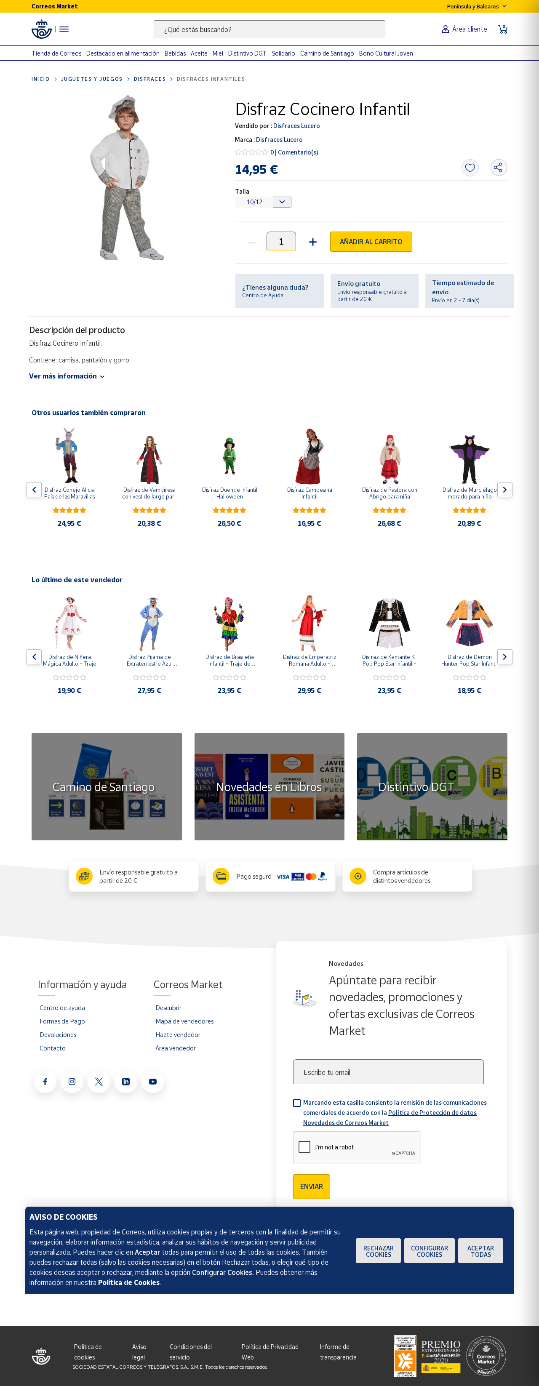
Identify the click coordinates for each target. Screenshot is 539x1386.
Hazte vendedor (177, 1034)
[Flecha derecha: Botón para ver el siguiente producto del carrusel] (504, 489)
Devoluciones (58, 1034)
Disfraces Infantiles (211, 79)
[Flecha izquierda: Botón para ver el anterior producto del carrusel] (34, 489)
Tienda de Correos (56, 53)
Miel (218, 53)
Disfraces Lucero (296, 125)
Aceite (199, 53)
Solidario (283, 53)
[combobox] (269, 29)
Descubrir (168, 1007)
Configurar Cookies (429, 1251)
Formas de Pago (62, 1021)
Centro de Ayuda (262, 295)
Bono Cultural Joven (386, 53)
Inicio (41, 79)
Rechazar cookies (378, 1251)
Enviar (311, 1186)
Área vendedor (175, 1048)
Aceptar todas (480, 1251)
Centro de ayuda (62, 1007)
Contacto (53, 1048)
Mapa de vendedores (184, 1021)
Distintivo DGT (247, 53)
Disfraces (150, 79)
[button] (312, 241)
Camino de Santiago (327, 53)
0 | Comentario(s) (294, 152)
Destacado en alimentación (123, 53)
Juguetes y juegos (92, 79)
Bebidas (175, 53)
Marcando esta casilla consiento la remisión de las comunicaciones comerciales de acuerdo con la (395, 1112)
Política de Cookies (129, 1282)
